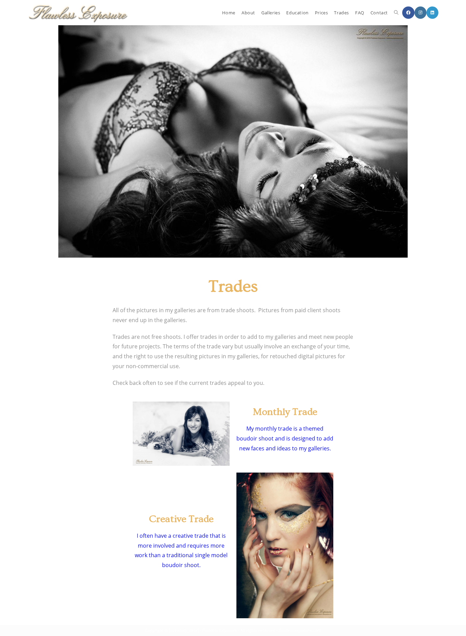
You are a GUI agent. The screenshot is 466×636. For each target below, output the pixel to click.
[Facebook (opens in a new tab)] (408, 12)
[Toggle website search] (396, 12)
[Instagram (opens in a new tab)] (420, 12)
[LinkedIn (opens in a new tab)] (432, 12)
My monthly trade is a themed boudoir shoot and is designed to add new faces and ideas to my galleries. (284, 438)
